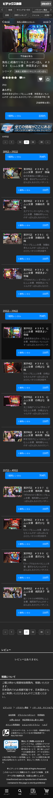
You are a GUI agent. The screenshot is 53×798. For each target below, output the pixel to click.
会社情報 (11, 715)
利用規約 (41, 715)
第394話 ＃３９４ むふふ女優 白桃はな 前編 (36, 366)
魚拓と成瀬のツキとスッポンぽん (26, 22)
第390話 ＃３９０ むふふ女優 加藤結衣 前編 (36, 204)
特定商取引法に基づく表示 (33, 720)
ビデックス (7, 708)
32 (20, 142)
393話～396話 (10, 311)
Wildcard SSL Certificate (11, 750)
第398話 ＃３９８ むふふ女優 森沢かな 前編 (36, 522)
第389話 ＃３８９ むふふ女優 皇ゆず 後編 (36, 171)
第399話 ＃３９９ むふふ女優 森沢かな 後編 (36, 556)
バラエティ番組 (41, 10)
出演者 (47, 15)
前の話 (7, 22)
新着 (7, 15)
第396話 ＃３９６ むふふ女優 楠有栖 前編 (36, 434)
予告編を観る (26, 56)
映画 (10, 10)
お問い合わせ (15, 720)
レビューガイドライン (31, 725)
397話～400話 (10, 470)
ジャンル (35, 15)
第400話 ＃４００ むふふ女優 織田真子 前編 (36, 591)
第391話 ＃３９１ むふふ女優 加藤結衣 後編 (36, 237)
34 (33, 142)
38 (41, 142)
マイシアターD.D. (23, 10)
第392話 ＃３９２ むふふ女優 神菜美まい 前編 (36, 272)
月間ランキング (20, 15)
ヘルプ (44, 725)
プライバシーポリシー (26, 715)
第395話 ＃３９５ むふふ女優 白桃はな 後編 (36, 400)
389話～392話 (10, 151)
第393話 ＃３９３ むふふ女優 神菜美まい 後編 (36, 331)
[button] (11, 744)
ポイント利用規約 (13, 725)
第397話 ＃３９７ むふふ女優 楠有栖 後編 (36, 489)
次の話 (46, 22)
